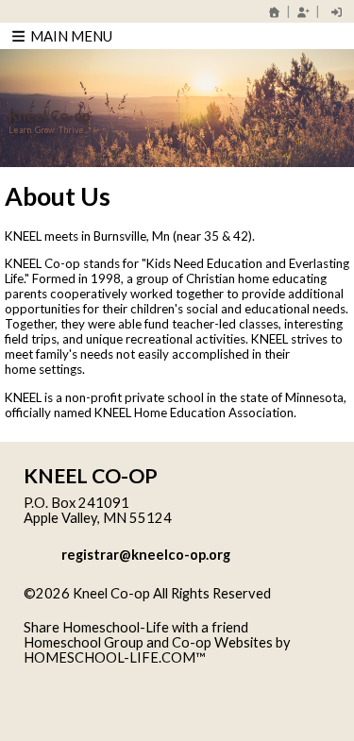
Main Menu (69, 35)
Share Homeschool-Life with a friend (136, 627)
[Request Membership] (303, 12)
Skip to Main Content (103, 608)
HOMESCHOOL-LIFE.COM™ (115, 657)
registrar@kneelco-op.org (145, 555)
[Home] (274, 12)
